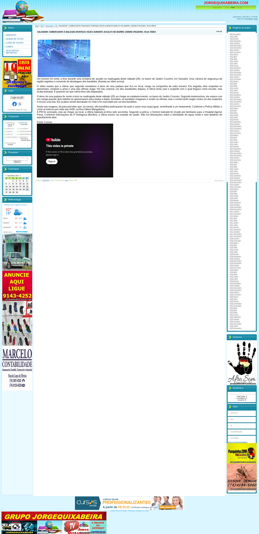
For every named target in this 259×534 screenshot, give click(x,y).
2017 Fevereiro (235, 214)
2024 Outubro (235, 321)
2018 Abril (233, 245)
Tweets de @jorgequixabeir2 (237, 442)
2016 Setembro (235, 202)
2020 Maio (233, 299)
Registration (217, 8)
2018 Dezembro (235, 263)
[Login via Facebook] (14, 104)
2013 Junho (234, 115)
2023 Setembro (235, 317)
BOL (232, 419)
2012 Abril (233, 83)
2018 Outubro (235, 258)
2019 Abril (233, 272)
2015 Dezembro (235, 182)
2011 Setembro (235, 68)
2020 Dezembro (235, 303)
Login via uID (17, 98)
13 (6, 186)
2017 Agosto (234, 227)
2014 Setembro (235, 148)
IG (231, 425)
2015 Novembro (235, 180)
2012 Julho (234, 90)
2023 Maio (233, 312)
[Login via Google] (19, 104)
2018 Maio (233, 247)
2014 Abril (233, 137)
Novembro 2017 (13, 176)
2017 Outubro (235, 232)
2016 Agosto (234, 200)
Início (227, 8)
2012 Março (234, 81)
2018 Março (234, 243)
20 (6, 189)
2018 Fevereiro (235, 240)
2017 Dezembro (235, 236)
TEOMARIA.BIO (236, 432)
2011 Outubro (235, 70)
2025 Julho (234, 326)
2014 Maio (233, 139)
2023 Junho (234, 315)
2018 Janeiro (234, 238)
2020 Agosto (234, 301)
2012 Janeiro (234, 77)
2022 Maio (233, 308)
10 (20, 184)
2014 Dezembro (235, 155)
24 (20, 189)
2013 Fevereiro (235, 106)
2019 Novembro (235, 288)
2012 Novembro (235, 99)
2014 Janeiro (234, 131)
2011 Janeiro (234, 50)
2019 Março (234, 270)
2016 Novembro (235, 207)
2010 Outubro (235, 43)
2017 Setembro (235, 229)
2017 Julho (234, 225)
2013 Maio (233, 113)
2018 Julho (234, 252)
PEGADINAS (11, 143)
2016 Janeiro (234, 184)
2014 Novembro (235, 153)
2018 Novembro (235, 261)
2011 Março (234, 54)
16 (17, 186)
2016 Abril (233, 191)
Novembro (50, 26)
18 (24, 186)
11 (24, 184)
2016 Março (234, 189)
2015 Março (234, 162)
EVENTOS (10, 129)
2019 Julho (234, 279)
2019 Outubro (235, 285)
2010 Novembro (235, 45)
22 (13, 189)
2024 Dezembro (235, 324)
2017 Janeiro (234, 211)
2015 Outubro (235, 178)
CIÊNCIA (9, 134)
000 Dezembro (235, 34)
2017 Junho (234, 223)
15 (13, 186)
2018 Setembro (235, 256)
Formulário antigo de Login (17, 110)
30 (17, 192)
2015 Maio (233, 166)
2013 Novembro (235, 126)
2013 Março (234, 108)
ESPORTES (10, 123)
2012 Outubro (235, 97)
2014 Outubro (235, 151)
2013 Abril (233, 110)
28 (10, 192)
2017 (42, 26)
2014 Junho (234, 142)
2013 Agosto (234, 119)
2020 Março (234, 297)
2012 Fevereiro (235, 79)
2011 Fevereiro (235, 52)
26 (27, 189)
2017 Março (234, 216)
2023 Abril (233, 310)
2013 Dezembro (235, 128)
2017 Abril (233, 218)
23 (17, 189)
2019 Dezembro (235, 290)
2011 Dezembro (235, 74)
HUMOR (9, 131)
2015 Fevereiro (235, 160)
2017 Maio (233, 220)
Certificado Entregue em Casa (138, 511)
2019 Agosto (234, 281)
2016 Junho (234, 196)
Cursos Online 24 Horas (118, 511)
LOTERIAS (235, 438)
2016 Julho (234, 198)
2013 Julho (234, 117)
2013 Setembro (235, 122)
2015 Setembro (235, 175)
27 (6, 192)
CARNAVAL (23, 137)
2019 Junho (234, 276)
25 (24, 189)
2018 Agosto (234, 254)
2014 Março (234, 135)
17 (20, 186)
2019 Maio (233, 274)
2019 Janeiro (234, 265)
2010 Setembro (235, 41)
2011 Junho (234, 61)
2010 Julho (234, 36)
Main (37, 26)
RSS (256, 19)
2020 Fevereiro (235, 294)
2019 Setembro (235, 283)
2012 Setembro (235, 95)
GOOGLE (234, 413)
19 (27, 186)
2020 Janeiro (234, 292)
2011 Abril (233, 56)
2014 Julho (234, 144)
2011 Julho (234, 63)
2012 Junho (234, 88)
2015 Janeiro (234, 157)
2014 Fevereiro (235, 133)
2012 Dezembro (235, 101)
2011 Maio (233, 59)
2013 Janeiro (234, 104)
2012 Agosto (234, 92)
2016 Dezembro (235, 209)
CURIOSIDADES (25, 131)
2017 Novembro (235, 234)
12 (27, 184)
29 (13, 192)
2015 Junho (234, 169)
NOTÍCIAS (23, 123)
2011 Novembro (235, 72)
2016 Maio (233, 193)
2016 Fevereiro (235, 187)
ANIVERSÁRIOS (25, 134)
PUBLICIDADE (11, 137)
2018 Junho (234, 249)
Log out (239, 8)
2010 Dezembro (235, 47)
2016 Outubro (235, 205)
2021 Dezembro (235, 306)
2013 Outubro (235, 124)
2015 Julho (234, 171)
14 (10, 186)
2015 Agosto (234, 173)
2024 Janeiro (234, 319)
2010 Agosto (234, 39)
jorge (66, 180)
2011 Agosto (234, 65)
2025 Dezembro (235, 328)
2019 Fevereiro (235, 267)
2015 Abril (233, 164)
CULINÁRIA (23, 129)
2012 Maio (233, 86)
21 (10, 189)
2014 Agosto (234, 146)
